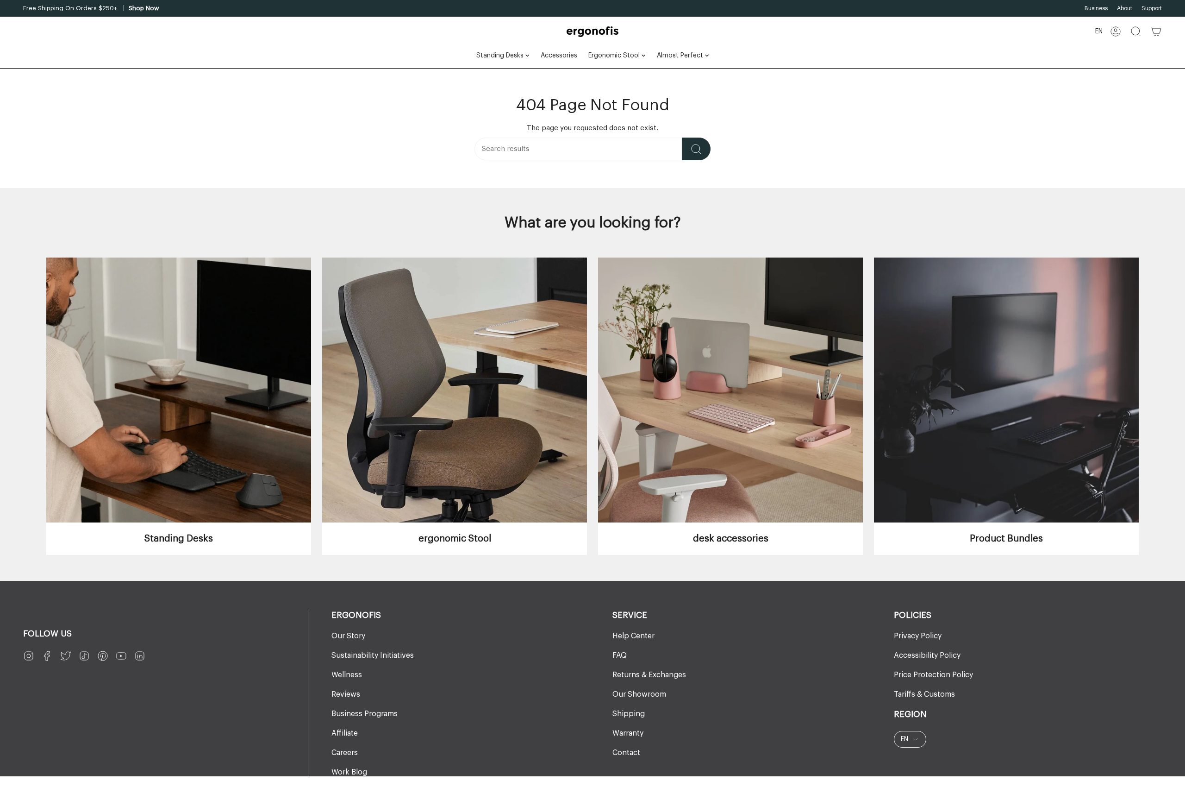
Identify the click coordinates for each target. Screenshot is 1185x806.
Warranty (627, 733)
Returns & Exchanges (649, 675)
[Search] (696, 149)
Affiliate (344, 733)
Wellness (346, 675)
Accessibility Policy (927, 655)
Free (29, 8)
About (1124, 8)
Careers (344, 752)
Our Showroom (639, 694)
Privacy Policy (918, 636)
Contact (626, 752)
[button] (1136, 31)
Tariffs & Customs (924, 694)
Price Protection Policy (933, 675)
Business (1096, 8)
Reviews (345, 694)
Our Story (348, 636)
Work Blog (349, 772)
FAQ (619, 655)
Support (1151, 8)
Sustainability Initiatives (372, 655)
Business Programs (364, 714)
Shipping (628, 714)
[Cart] (1156, 31)
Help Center (633, 636)
